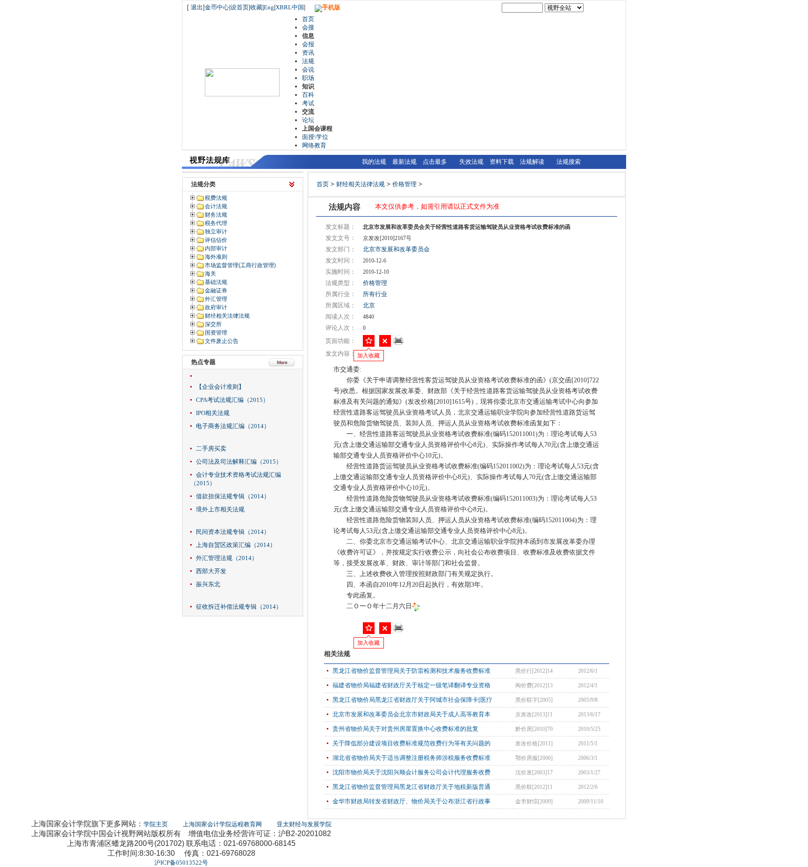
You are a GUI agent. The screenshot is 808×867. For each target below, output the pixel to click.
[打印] (398, 343)
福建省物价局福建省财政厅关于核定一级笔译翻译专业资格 (411, 685)
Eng (269, 7)
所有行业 (375, 294)
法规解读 (532, 161)
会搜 (308, 27)
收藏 (256, 7)
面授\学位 (315, 136)
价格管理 (404, 184)
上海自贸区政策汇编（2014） (236, 544)
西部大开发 (211, 571)
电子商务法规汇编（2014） (233, 426)
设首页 (240, 7)
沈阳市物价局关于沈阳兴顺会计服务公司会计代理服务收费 (411, 772)
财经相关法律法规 (360, 184)
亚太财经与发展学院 (304, 824)
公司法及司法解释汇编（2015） (239, 461)
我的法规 (374, 161)
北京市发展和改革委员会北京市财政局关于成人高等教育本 (411, 714)
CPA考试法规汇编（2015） (232, 399)
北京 (369, 305)
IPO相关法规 (213, 412)
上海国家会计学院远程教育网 (222, 824)
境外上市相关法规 (220, 509)
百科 (308, 94)
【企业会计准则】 (220, 386)
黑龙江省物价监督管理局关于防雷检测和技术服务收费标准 (411, 670)
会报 (308, 44)
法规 (308, 61)
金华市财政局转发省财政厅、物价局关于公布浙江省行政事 (411, 801)
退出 (197, 7)
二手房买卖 (211, 448)
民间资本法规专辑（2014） (233, 531)
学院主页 (156, 824)
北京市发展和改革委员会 (396, 249)
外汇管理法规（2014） (227, 557)
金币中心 (217, 7)
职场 (308, 77)
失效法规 (471, 161)
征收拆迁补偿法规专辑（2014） (239, 606)
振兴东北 (208, 584)
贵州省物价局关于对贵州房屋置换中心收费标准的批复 (405, 728)
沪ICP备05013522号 (181, 862)
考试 (308, 103)
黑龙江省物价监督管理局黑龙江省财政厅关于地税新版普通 (411, 786)
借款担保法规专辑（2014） (233, 496)
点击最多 (435, 161)
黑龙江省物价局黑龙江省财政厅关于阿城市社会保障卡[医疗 (412, 699)
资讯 (308, 52)
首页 (308, 18)
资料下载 (502, 161)
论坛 (308, 120)
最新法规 (404, 161)
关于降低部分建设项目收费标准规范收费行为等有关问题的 (411, 743)
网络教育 (314, 145)
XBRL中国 (289, 7)
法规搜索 (568, 161)
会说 (308, 69)
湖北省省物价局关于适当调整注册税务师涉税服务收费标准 (411, 757)
